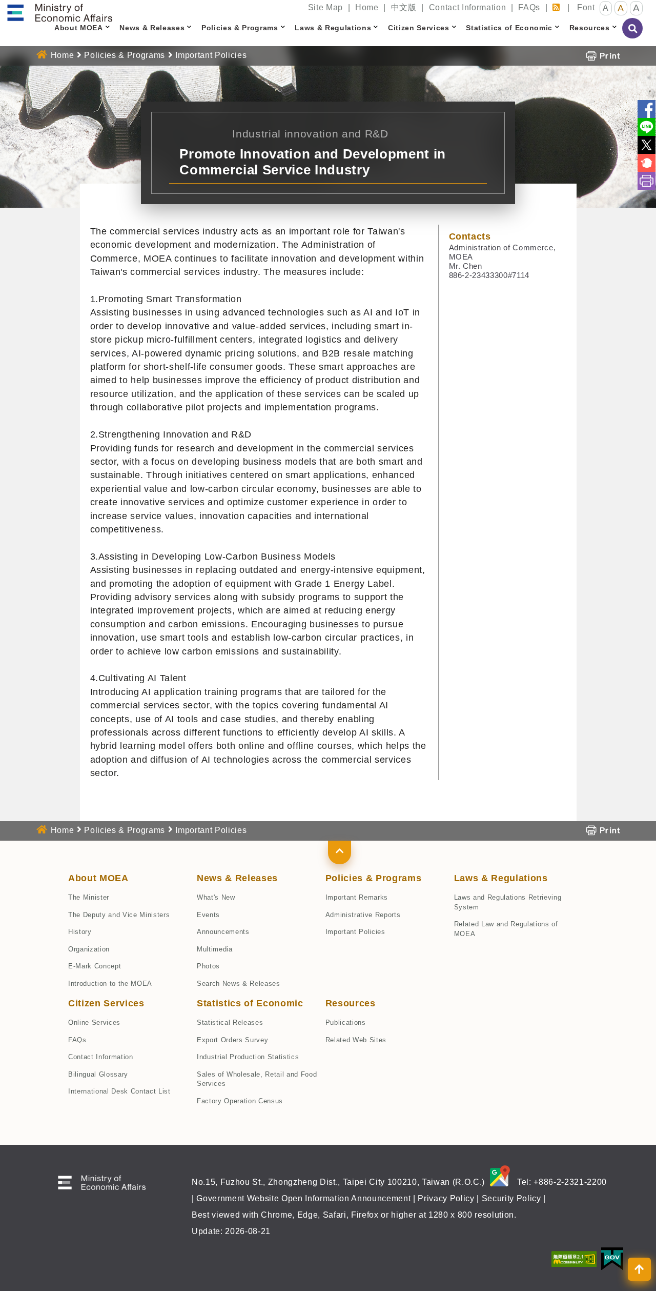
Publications (345, 1022)
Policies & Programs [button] (239, 28)
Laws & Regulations (501, 878)
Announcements (223, 932)
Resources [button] (589, 28)
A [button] (606, 8)
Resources (350, 1003)
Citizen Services (106, 1003)
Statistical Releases (230, 1022)
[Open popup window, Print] (603, 55)
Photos (208, 966)
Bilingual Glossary (98, 1074)
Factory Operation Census (240, 1101)
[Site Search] (633, 35)
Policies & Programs (124, 55)
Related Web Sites (355, 1040)
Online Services (94, 1022)
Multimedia (215, 949)
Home (367, 7)
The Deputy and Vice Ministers (119, 915)
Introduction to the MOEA (110, 983)
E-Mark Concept (94, 966)
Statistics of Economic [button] (509, 28)
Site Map (325, 7)
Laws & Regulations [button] (333, 28)
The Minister (88, 897)
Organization (89, 949)
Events (208, 915)
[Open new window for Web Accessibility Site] (574, 1258)
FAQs (529, 7)
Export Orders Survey (232, 1040)
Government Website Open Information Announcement (303, 1198)
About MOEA (98, 878)
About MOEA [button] (78, 28)
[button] (339, 852)
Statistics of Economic (250, 1003)
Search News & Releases (238, 983)
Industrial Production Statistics (248, 1057)
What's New (216, 897)
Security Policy (511, 1198)
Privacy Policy (446, 1198)
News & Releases (237, 878)
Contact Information (467, 7)
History (80, 932)
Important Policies (355, 932)
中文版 (404, 7)
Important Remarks (356, 897)
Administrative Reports (363, 915)
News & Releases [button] (151, 28)
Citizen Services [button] (418, 28)
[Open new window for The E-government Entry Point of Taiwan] (612, 1258)
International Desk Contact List (119, 1091)
